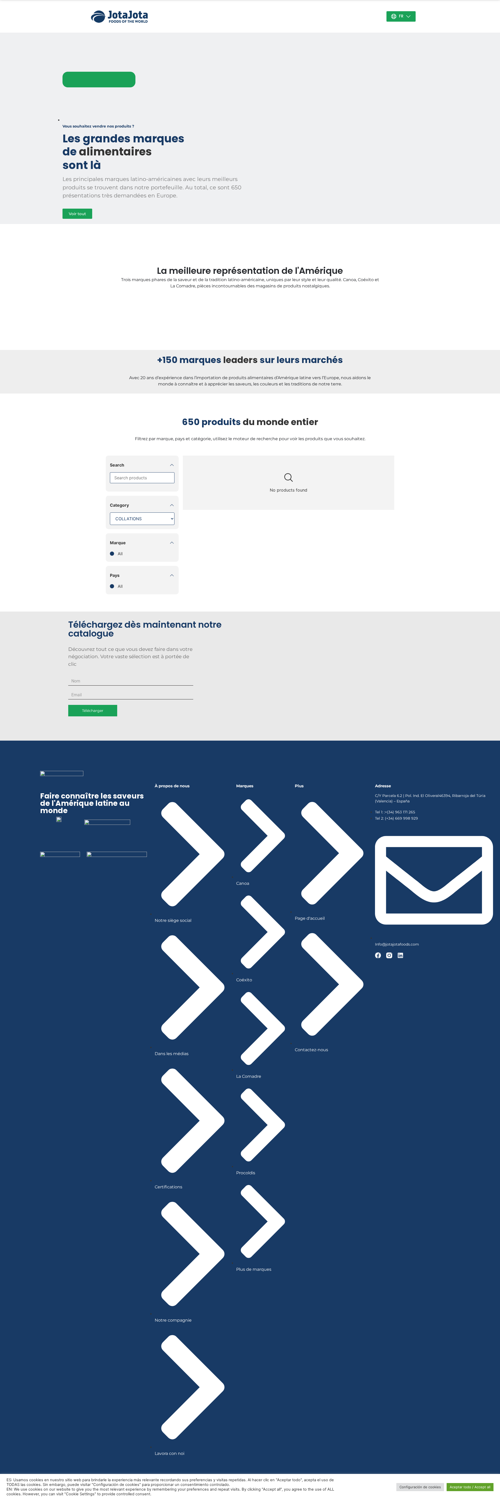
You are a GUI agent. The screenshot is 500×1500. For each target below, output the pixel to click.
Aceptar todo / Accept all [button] (470, 1487)
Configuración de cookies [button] (420, 1487)
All (120, 553)
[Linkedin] (400, 955)
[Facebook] (378, 955)
